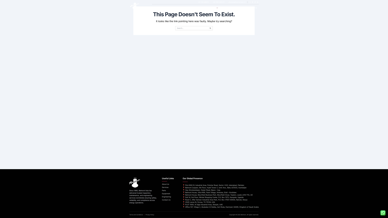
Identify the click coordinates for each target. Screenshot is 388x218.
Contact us (253, 8)
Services (213, 8)
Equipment (236, 8)
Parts (245, 8)
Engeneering (225, 8)
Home (196, 8)
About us (204, 8)
